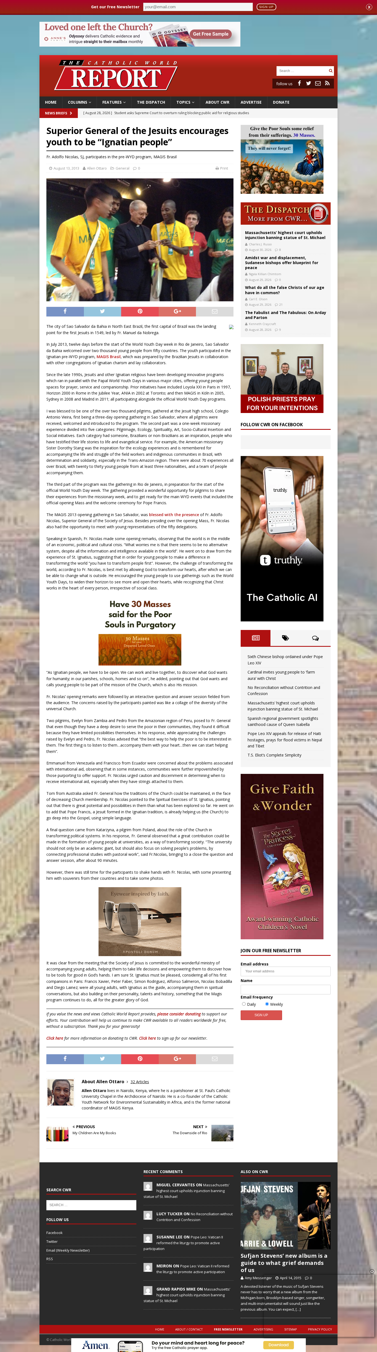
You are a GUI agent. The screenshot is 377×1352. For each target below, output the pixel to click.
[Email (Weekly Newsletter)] (318, 83)
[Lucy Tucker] (148, 1216)
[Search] (330, 70)
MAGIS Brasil (109, 356)
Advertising (263, 1329)
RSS (49, 1258)
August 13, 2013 (66, 168)
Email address (255, 964)
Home (51, 102)
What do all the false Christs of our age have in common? (284, 290)
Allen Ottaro (97, 168)
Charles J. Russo (260, 244)
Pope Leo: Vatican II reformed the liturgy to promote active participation (183, 1243)
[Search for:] (302, 70)
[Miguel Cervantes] (148, 1187)
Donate (281, 102)
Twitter (52, 1241)
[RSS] (327, 83)
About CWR (217, 102)
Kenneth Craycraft (262, 324)
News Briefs (56, 113)
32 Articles (140, 1081)
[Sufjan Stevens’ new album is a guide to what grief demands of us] (286, 1215)
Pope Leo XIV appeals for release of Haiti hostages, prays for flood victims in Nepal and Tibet (285, 740)
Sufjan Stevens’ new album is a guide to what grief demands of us (284, 1263)
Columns (77, 102)
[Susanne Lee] (148, 1239)
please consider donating (179, 1013)
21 (281, 304)
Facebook (54, 1232)
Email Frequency (257, 997)
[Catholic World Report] (188, 93)
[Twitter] (308, 83)
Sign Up (266, 7)
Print (224, 168)
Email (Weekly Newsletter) (67, 1250)
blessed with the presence (174, 514)
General (122, 168)
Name (247, 980)
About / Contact (189, 1329)
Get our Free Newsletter (115, 6)
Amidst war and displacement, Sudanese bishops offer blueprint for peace (281, 262)
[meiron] (148, 1268)
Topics (183, 102)
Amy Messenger (258, 1277)
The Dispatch (151, 102)
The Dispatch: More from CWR (286, 213)
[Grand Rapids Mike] (148, 1291)
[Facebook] (299, 83)
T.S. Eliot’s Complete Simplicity (274, 755)
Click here (54, 1038)
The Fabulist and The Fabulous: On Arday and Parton (285, 315)
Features (112, 102)
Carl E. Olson (258, 299)
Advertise (251, 102)
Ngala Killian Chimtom (265, 274)
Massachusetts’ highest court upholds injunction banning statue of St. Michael (285, 235)
